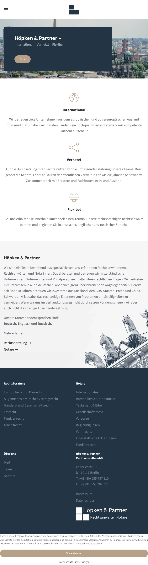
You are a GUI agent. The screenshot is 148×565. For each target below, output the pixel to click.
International (74, 110)
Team (8, 469)
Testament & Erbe (89, 405)
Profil (22, 59)
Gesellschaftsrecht (89, 412)
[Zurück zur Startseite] (74, 9)
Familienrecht (14, 418)
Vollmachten (85, 431)
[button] (6, 9)
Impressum (84, 494)
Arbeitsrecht (13, 425)
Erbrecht (10, 412)
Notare (9, 349)
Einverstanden (74, 553)
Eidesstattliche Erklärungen (96, 438)
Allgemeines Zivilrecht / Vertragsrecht (31, 398)
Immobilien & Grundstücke (95, 398)
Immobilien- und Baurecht (23, 392)
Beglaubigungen (88, 425)
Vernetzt (74, 160)
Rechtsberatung (15, 343)
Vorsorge (82, 418)
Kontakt (9, 475)
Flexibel (74, 209)
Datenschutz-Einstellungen (74, 562)
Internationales (87, 392)
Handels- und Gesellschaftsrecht (27, 405)
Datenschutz (85, 500)
